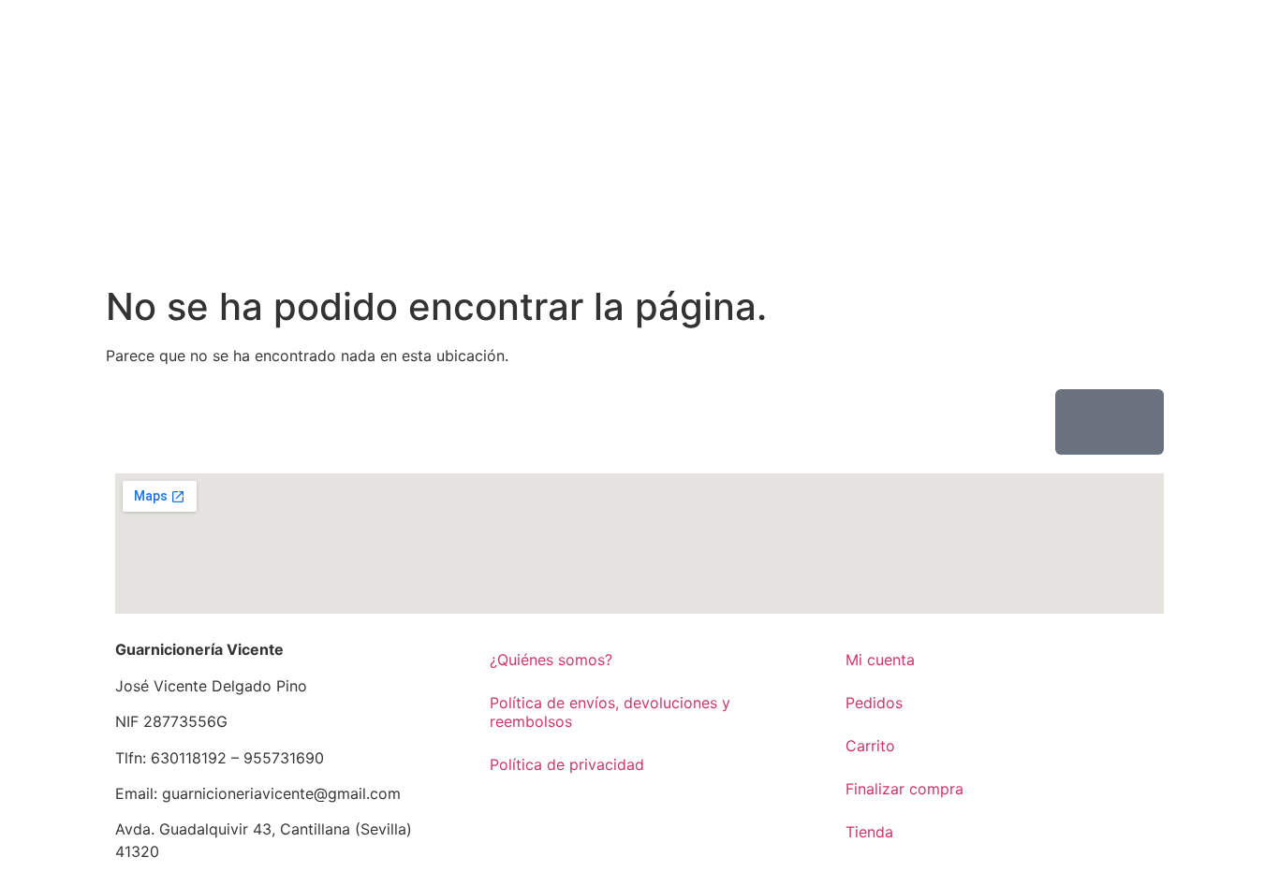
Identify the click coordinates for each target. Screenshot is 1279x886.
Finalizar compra (904, 788)
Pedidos (874, 702)
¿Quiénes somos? (551, 659)
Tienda (869, 831)
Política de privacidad (567, 764)
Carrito (870, 745)
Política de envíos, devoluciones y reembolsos (610, 712)
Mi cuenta (880, 659)
